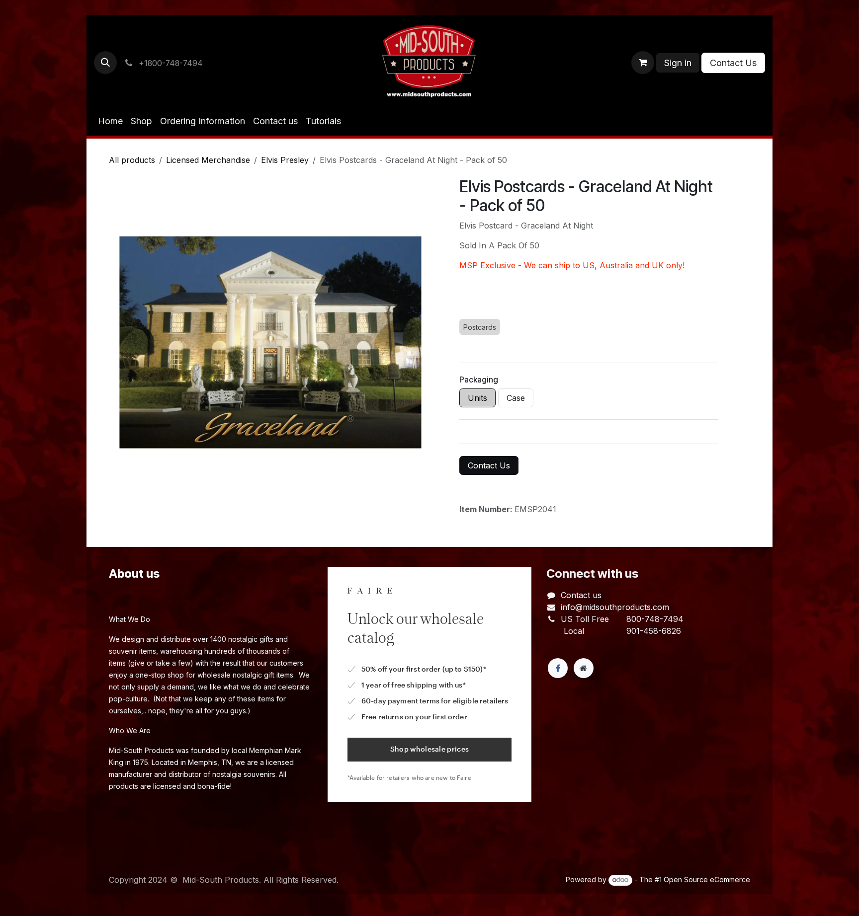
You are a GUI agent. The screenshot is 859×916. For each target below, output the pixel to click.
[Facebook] (558, 668)
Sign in (677, 63)
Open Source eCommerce (707, 879)
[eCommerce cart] (642, 62)
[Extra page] (584, 668)
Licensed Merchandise (208, 160)
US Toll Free (585, 619)
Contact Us (733, 63)
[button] (105, 62)
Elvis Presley (285, 160)
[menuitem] (110, 121)
